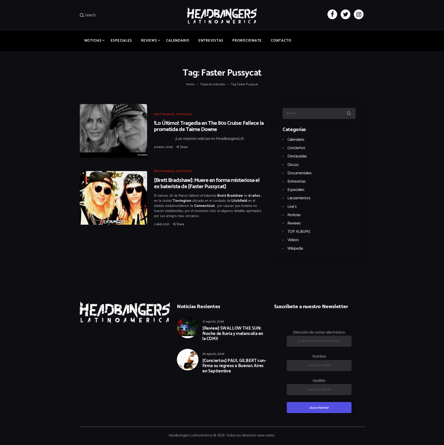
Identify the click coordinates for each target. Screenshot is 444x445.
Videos (293, 240)
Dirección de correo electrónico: (319, 332)
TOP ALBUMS (298, 231)
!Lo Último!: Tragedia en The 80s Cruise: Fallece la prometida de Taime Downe (209, 126)
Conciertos (296, 148)
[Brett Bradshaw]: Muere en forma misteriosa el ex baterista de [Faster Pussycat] (206, 183)
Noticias (184, 114)
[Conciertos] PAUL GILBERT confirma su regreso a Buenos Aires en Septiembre (234, 366)
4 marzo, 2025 (163, 147)
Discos (293, 165)
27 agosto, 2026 (213, 321)
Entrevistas (296, 181)
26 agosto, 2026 (213, 354)
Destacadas (164, 114)
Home (190, 85)
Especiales (296, 190)
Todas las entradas (212, 84)
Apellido (319, 380)
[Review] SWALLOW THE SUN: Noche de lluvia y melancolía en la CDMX (232, 334)
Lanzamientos (299, 198)
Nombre (319, 356)
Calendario (295, 139)
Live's (292, 206)
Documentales (299, 173)
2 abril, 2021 (161, 224)
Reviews (294, 223)
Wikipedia (295, 248)
